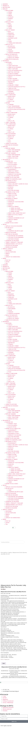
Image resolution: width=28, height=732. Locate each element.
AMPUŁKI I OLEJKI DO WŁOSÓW (13, 226)
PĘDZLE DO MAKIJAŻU (11, 54)
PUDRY (10, 41)
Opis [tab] (4, 663)
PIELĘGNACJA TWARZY (11, 198)
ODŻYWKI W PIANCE (13, 239)
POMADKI (10, 51)
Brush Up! (7, 260)
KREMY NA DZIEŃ (15, 208)
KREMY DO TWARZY (13, 171)
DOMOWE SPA (9, 161)
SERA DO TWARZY (13, 219)
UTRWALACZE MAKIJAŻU (14, 43)
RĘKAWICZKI (11, 81)
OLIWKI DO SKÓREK (13, 73)
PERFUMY (5, 146)
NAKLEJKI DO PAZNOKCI (14, 107)
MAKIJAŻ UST (9, 44)
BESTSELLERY (6, 7)
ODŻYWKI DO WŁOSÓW (11, 234)
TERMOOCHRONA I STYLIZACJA (13, 244)
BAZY (9, 23)
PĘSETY (10, 77)
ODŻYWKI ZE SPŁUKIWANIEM (15, 237)
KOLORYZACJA (9, 227)
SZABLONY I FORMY (13, 85)
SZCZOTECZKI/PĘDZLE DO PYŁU (16, 86)
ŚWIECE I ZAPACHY (8, 248)
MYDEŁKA (10, 17)
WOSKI (7, 255)
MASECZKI (11, 203)
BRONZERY (11, 33)
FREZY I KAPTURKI (13, 69)
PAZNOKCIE (6, 60)
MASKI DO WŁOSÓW (10, 232)
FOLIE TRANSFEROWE (14, 106)
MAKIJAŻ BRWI (9, 10)
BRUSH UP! (11, 98)
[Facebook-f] (2, 729)
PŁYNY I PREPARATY (13, 80)
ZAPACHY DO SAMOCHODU (12, 256)
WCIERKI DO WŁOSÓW (11, 247)
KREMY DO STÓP (12, 195)
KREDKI (10, 15)
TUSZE (10, 28)
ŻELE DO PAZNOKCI (10, 133)
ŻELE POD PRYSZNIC (13, 175)
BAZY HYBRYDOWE (10, 94)
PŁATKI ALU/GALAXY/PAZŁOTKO (16, 109)
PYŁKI (9, 111)
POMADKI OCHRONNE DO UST (16, 218)
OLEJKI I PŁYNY (12, 166)
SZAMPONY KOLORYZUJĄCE (15, 231)
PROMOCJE (6, 5)
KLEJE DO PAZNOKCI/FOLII (15, 70)
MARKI (4, 258)
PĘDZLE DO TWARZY (13, 57)
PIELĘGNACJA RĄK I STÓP (12, 192)
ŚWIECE (7, 253)
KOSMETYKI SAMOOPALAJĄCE (13, 179)
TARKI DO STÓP (12, 88)
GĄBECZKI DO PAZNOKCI (14, 67)
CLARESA (10, 99)
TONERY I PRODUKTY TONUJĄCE (14, 242)
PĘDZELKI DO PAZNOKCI (14, 75)
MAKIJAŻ (5, 9)
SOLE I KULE (11, 197)
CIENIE (10, 13)
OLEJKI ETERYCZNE (10, 252)
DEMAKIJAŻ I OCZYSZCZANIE (16, 201)
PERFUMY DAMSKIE (10, 153)
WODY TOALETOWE (13, 151)
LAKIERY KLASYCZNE (11, 143)
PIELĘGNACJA (6, 159)
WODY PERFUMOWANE (14, 150)
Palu (6, 263)
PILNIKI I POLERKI (12, 78)
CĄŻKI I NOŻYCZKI (13, 65)
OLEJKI (10, 49)
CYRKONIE (11, 104)
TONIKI (10, 221)
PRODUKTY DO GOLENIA (14, 174)
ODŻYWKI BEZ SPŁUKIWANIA (15, 235)
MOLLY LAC (11, 101)
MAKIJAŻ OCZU (9, 22)
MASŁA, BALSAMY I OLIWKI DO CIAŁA (18, 184)
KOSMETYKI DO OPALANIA (12, 177)
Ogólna (10, 552)
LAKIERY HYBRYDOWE (11, 112)
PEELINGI (10, 188)
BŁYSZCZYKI (11, 46)
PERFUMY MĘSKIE (10, 148)
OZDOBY (7, 103)
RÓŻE (9, 39)
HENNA (10, 12)
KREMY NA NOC (15, 211)
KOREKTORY (11, 35)
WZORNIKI (10, 91)
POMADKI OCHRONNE (14, 52)
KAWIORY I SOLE (12, 163)
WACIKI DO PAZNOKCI (14, 90)
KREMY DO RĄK (12, 193)
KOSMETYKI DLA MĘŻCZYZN (12, 167)
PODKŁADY (11, 36)
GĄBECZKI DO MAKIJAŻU (12, 59)
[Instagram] (6, 729)
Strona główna (4, 552)
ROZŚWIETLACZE (12, 38)
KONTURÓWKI (11, 47)
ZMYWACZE (11, 93)
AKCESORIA (8, 62)
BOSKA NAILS (11, 96)
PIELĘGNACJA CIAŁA (13, 172)
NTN (9, 119)
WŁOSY (5, 224)
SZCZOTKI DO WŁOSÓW (11, 245)
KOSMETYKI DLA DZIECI (11, 222)
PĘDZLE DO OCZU (13, 56)
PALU (9, 130)
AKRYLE (10, 64)
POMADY (10, 18)
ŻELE (9, 20)
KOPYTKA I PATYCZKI (13, 72)
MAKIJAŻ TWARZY (10, 30)
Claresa (7, 261)
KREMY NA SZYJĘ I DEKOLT (15, 214)
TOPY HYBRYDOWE (10, 124)
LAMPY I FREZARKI (10, 122)
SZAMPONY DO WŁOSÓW (12, 240)
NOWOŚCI (5, 4)
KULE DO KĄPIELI (12, 164)
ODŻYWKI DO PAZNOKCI (11, 145)
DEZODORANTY (12, 169)
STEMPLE (10, 83)
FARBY (10, 229)
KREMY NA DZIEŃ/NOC (17, 209)
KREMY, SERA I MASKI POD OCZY (17, 213)
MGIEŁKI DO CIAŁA (13, 158)
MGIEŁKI (10, 205)
